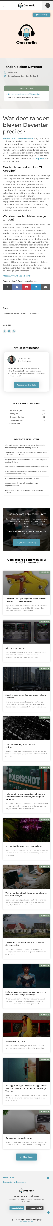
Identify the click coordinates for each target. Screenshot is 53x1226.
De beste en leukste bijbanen (18, 1138)
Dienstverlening (17, 417)
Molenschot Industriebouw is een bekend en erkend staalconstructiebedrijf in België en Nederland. (25, 796)
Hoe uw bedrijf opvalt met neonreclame (23, 846)
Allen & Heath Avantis (15, 648)
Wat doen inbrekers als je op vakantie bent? (22, 478)
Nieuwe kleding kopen (15, 1041)
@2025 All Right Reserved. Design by (26, 1221)
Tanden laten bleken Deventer (18, 138)
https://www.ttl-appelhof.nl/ (16, 276)
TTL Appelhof (38, 158)
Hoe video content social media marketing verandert (26, 467)
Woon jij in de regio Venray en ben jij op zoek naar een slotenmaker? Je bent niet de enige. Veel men (26, 1088)
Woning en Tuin (17, 420)
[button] (5, 4)
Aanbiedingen (16, 410)
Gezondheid (15, 424)
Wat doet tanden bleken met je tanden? (24, 97)
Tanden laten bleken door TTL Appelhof (24, 94)
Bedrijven (12, 72)
